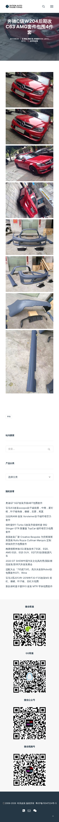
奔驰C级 (30, 39)
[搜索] (42, 6)
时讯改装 (35, 41)
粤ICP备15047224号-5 (46, 803)
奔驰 (25, 39)
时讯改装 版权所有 (25, 803)
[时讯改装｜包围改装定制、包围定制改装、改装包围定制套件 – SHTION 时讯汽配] (14, 6)
